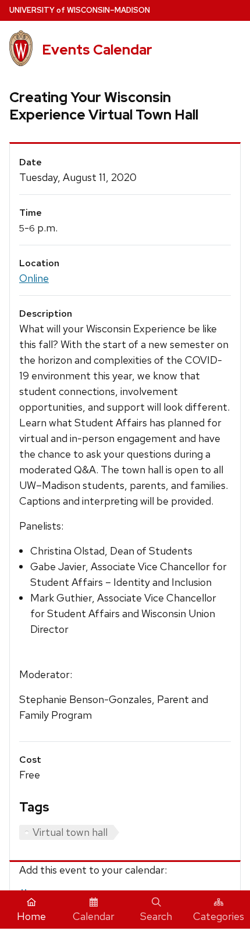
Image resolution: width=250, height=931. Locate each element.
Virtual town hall (70, 832)
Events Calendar (97, 50)
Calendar (94, 916)
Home (31, 916)
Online (34, 278)
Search (156, 916)
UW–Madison (79, 10)
